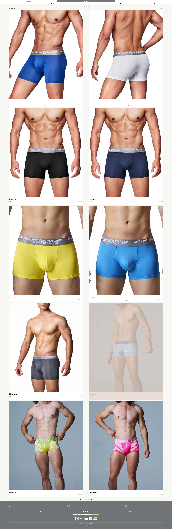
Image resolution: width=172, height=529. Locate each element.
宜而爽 (9, 506)
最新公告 (68, 505)
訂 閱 (95, 514)
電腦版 (92, 523)
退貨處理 (126, 506)
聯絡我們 (126, 508)
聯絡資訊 (88, 523)
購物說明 (126, 505)
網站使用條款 (84, 523)
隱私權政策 (80, 523)
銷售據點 (68, 506)
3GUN (9, 505)
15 (89, 499)
